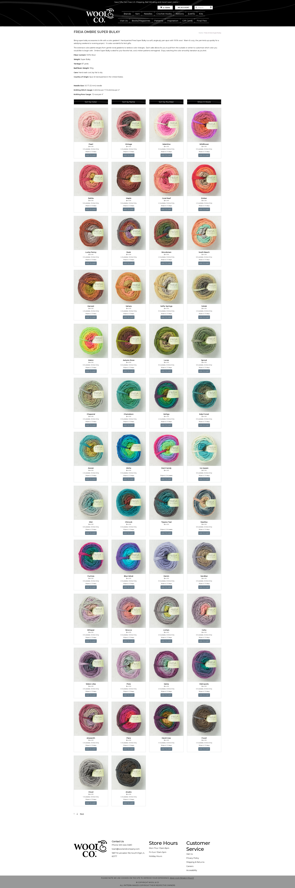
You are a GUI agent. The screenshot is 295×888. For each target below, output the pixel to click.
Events (191, 14)
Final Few (202, 20)
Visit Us (124, 20)
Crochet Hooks (164, 14)
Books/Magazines (141, 20)
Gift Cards (187, 20)
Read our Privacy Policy (182, 878)
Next (82, 814)
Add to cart (91, 155)
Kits (201, 14)
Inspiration (172, 20)
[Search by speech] (211, 7)
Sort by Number (166, 102)
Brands (127, 14)
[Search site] (196, 7)
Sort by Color (91, 102)
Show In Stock (204, 102)
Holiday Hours (155, 856)
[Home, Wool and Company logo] (100, 15)
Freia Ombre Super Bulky (212, 33)
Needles (148, 14)
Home (201, 33)
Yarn (137, 14)
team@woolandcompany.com (126, 849)
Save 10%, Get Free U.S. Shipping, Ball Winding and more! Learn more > (146, 2)
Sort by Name (128, 102)
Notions (180, 14)
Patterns (158, 20)
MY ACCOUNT (183, 7)
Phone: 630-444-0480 (122, 845)
